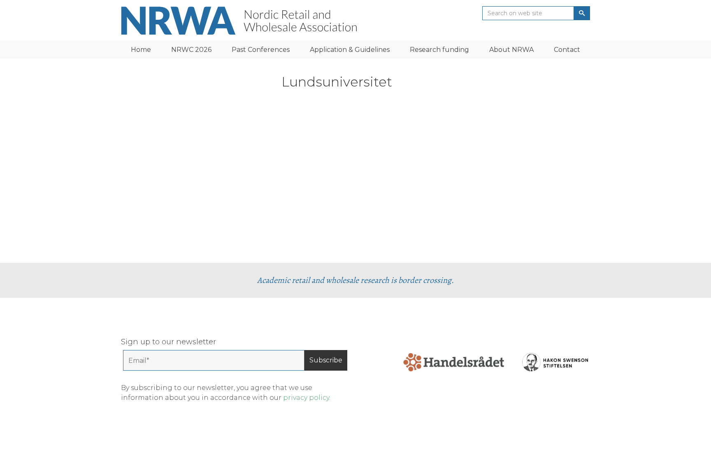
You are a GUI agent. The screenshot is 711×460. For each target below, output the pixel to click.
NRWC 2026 (191, 50)
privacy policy (306, 398)
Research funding (439, 50)
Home (141, 50)
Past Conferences (261, 50)
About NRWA (511, 50)
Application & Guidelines (350, 50)
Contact (567, 50)
